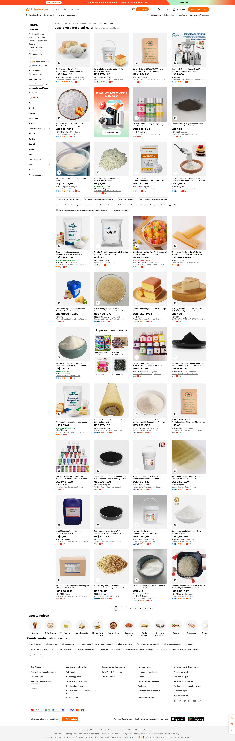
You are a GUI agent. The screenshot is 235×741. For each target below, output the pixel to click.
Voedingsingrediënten (87, 23)
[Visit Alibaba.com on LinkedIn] (179, 700)
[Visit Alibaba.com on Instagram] (189, 700)
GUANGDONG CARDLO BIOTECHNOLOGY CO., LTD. (150, 79)
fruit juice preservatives (86, 649)
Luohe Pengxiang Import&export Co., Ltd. (148, 264)
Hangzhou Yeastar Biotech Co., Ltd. (107, 191)
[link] (232, 718)
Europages (153, 730)
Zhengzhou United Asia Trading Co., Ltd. (109, 319)
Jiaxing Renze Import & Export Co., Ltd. (70, 79)
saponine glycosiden (169, 205)
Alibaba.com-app (161, 719)
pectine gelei (52, 644)
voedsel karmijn (36, 655)
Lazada (117, 730)
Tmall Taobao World (105, 730)
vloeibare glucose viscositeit (149, 644)
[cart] (167, 10)
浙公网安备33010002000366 (157, 737)
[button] (133, 9)
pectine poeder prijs (127, 199)
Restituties (142, 686)
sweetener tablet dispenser (110, 649)
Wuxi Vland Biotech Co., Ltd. (104, 262)
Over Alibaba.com (38, 667)
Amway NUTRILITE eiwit (39, 649)
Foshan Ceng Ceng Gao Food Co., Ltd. (108, 79)
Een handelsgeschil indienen (149, 681)
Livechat (141, 677)
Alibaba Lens (36, 719)
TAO (136, 730)
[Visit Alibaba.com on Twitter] (184, 700)
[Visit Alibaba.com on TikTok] (199, 700)
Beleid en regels (72, 697)
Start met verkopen (181, 677)
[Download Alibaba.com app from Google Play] (196, 719)
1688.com (92, 730)
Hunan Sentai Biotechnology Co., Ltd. (186, 189)
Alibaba (57, 23)
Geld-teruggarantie (73, 677)
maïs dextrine (69, 644)
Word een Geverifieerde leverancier (187, 686)
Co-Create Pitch (37, 677)
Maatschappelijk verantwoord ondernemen (42, 682)
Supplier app (127, 719)
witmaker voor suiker (125, 644)
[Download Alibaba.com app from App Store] (178, 719)
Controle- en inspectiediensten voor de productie (81, 692)
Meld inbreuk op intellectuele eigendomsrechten (149, 692)
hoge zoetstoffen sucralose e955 (122, 205)
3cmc (190, 644)
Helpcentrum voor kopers (147, 672)
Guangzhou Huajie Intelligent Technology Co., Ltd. (189, 79)
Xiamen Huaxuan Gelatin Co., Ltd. (68, 134)
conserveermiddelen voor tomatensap (154, 199)
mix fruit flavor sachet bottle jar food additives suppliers (179, 649)
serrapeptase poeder (173, 644)
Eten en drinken (70, 23)
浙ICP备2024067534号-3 (180, 737)
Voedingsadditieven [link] (107, 23)
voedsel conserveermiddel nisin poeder (99, 199)
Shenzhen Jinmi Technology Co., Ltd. (147, 134)
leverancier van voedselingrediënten (140, 649)
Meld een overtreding (146, 697)
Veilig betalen (71, 672)
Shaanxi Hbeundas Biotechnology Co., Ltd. (72, 264)
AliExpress (83, 730)
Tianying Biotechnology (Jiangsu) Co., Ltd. (71, 319)
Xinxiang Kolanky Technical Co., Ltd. (185, 134)
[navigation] (39, 316)
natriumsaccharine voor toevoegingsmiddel (96, 644)
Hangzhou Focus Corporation (144, 189)
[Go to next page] (150, 608)
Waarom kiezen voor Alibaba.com (43, 672)
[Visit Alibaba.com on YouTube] (194, 700)
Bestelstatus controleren (183, 681)
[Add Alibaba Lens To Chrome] (70, 719)
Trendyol (143, 730)
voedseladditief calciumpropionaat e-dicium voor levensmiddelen (81, 205)
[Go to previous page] (111, 608)
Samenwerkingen (180, 691)
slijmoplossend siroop (148, 205)
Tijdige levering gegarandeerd (77, 681)
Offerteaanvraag (108, 677)
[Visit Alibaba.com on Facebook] (175, 700)
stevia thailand (36, 644)
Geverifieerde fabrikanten (112, 672)
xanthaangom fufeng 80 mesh (69, 199)
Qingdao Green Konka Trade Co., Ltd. (185, 262)
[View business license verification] (139, 737)
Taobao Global (127, 730)
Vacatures (34, 688)
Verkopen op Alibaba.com (183, 672)
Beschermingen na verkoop (76, 686)
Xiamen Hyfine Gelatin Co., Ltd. (67, 189)
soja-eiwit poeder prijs (121, 210)
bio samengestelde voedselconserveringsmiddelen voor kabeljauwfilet (83, 210)
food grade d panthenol (63, 649)
